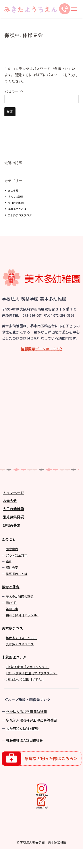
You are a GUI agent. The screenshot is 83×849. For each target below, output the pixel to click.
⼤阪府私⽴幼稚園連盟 (22, 728)
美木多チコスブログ (20, 215)
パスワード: (13, 91)
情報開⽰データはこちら (40, 348)
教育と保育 (10, 586)
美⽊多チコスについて (21, 638)
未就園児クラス (14, 657)
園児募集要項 (13, 516)
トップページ (13, 492)
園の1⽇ (11, 602)
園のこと (9, 539)
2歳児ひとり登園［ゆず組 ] (25, 679)
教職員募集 (11, 525)
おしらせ (13, 190)
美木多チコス (12, 628)
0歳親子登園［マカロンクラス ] (28, 667)
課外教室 (12, 567)
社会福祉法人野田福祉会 (24, 740)
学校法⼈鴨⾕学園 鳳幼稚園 (26, 711)
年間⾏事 (12, 609)
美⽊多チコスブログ (20, 644)
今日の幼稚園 (16, 203)
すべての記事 (15, 196)
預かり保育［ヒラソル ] (22, 615)
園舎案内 (12, 549)
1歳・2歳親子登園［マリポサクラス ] (32, 673)
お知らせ (10, 500)
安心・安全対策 (16, 555)
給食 (9, 561)
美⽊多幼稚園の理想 (20, 596)
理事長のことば (17, 209)
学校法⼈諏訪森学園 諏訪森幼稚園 (31, 720)
